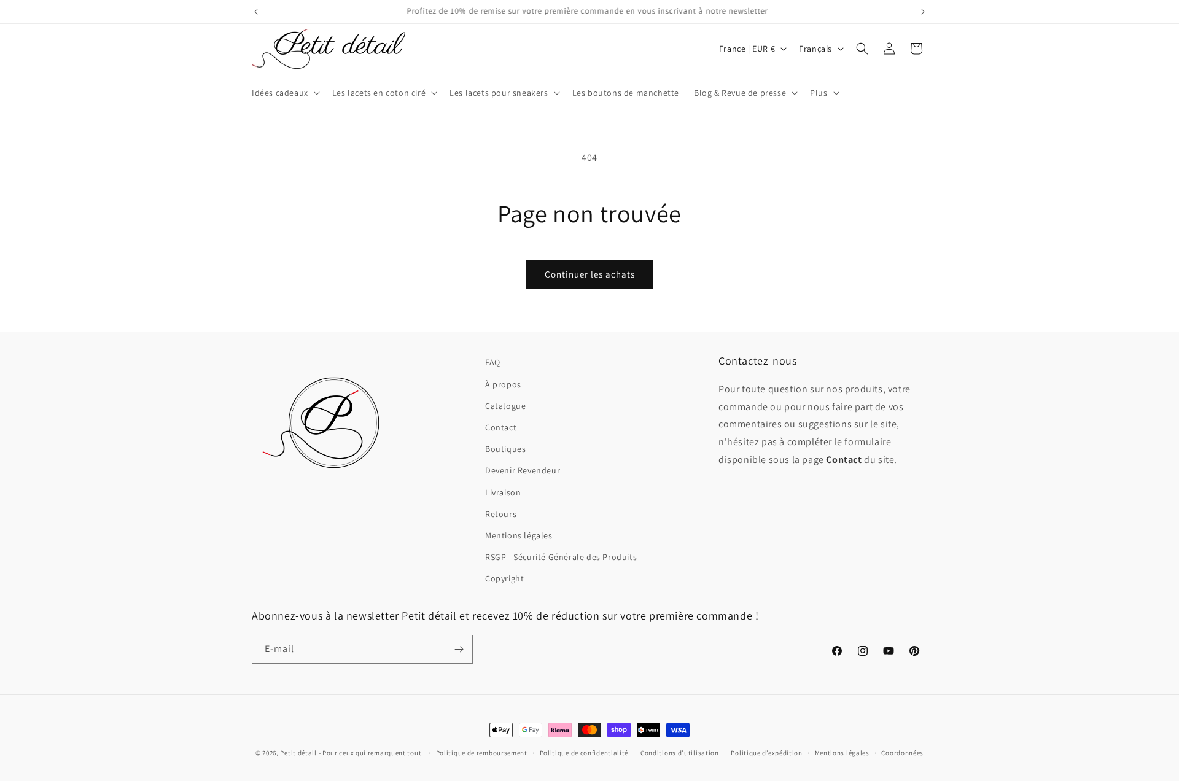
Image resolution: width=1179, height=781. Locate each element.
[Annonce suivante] (922, 11)
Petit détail (298, 752)
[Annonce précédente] (256, 11)
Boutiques (505, 448)
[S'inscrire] (458, 649)
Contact (500, 427)
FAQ (492, 362)
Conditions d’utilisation (679, 752)
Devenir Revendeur (522, 470)
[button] (284, 93)
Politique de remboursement (481, 752)
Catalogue (505, 405)
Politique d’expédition (766, 752)
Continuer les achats (590, 274)
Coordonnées (902, 752)
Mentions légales (519, 535)
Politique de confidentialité (584, 752)
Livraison (503, 492)
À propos (503, 384)
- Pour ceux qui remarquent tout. (371, 752)
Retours (500, 513)
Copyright (504, 578)
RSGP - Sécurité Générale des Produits (561, 556)
